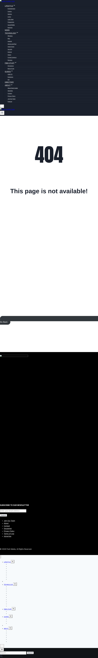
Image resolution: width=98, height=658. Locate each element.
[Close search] (2, 649)
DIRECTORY (9, 82)
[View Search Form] (2, 106)
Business (10, 27)
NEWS (7, 30)
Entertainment (11, 8)
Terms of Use (9, 534)
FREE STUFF (8, 609)
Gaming (10, 14)
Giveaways (11, 66)
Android (10, 41)
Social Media (11, 25)
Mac (9, 38)
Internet (10, 52)
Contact (10, 93)
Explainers (10, 77)
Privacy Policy (11, 96)
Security (10, 49)
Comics (10, 11)
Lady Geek (10, 19)
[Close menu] (0, 556)
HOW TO (10, 74)
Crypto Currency (12, 57)
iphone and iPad (12, 44)
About (6, 523)
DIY (9, 79)
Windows (10, 36)
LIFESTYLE (7, 562)
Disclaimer (8, 529)
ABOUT (6, 628)
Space (9, 54)
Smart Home (11, 46)
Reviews (10, 60)
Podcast (10, 101)
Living (9, 16)
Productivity (11, 22)
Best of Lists (11, 68)
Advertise (10, 90)
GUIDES (6, 617)
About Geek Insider (13, 88)
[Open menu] (2, 113)
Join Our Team (11, 99)
